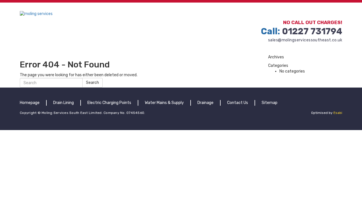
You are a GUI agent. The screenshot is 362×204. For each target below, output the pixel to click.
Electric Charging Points (109, 102)
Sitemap (269, 102)
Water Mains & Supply (164, 102)
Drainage (205, 102)
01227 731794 (301, 31)
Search (92, 82)
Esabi (337, 113)
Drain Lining (63, 102)
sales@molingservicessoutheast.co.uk (305, 40)
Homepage (30, 102)
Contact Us (237, 102)
